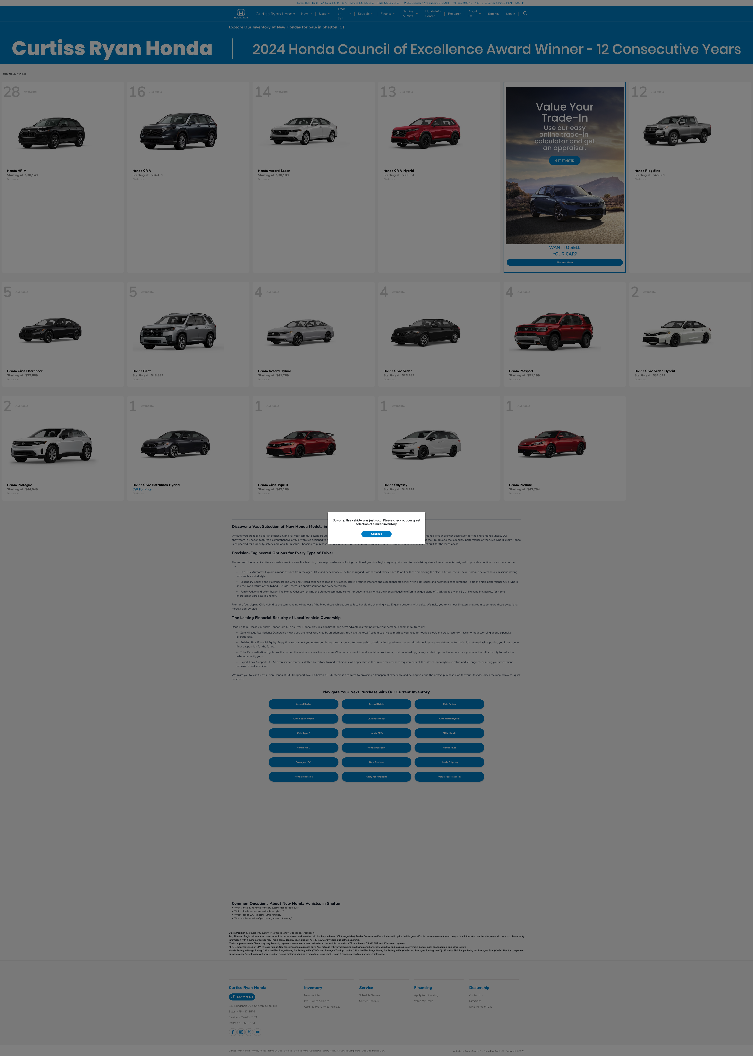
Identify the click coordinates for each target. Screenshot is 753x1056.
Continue (376, 534)
